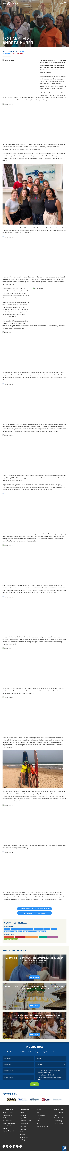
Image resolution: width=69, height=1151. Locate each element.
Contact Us (58, 1109)
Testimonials (41, 1115)
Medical (13, 929)
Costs (38, 1112)
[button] (65, 3)
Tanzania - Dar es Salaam (11, 939)
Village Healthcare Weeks (38, 931)
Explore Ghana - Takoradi (34, 913)
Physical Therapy (38, 929)
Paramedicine (26, 931)
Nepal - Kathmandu (53, 937)
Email (55, 1115)
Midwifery (6, 53)
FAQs (38, 1123)
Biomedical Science (27, 929)
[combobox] (51, 1058)
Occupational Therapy (11, 931)
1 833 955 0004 (58, 1112)
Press (38, 1121)
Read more (34, 977)
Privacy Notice (58, 1123)
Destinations (8, 1109)
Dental (20, 931)
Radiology (54, 929)
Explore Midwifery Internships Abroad (34, 908)
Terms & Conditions (60, 1118)
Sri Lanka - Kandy (9, 937)
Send (35, 1084)
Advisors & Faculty (42, 1126)
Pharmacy (47, 929)
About (39, 1109)
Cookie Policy (58, 1121)
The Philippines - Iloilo (32, 937)
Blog (38, 1118)
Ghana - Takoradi (17, 53)
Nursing (19, 929)
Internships (24, 1109)
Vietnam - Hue (42, 937)
